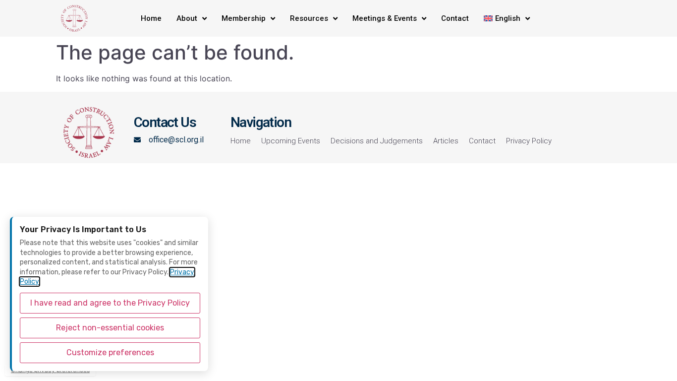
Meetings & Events (384, 18)
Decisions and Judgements (377, 140)
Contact (455, 18)
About (186, 18)
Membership (244, 18)
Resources (309, 18)
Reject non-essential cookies (110, 327)
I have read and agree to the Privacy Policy (110, 303)
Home (151, 18)
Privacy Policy (529, 140)
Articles (445, 140)
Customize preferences (110, 352)
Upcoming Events (290, 140)
